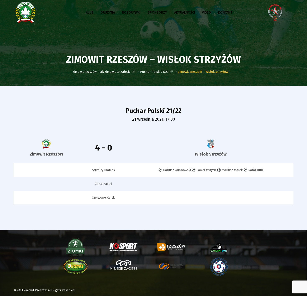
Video (206, 12)
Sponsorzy (157, 12)
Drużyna (108, 12)
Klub (90, 12)
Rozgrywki (131, 12)
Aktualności (184, 12)
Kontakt (225, 12)
